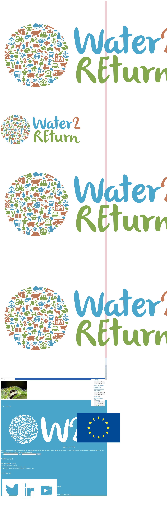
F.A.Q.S (50, 480)
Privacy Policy (52, 489)
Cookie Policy (52, 483)
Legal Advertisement (54, 486)
